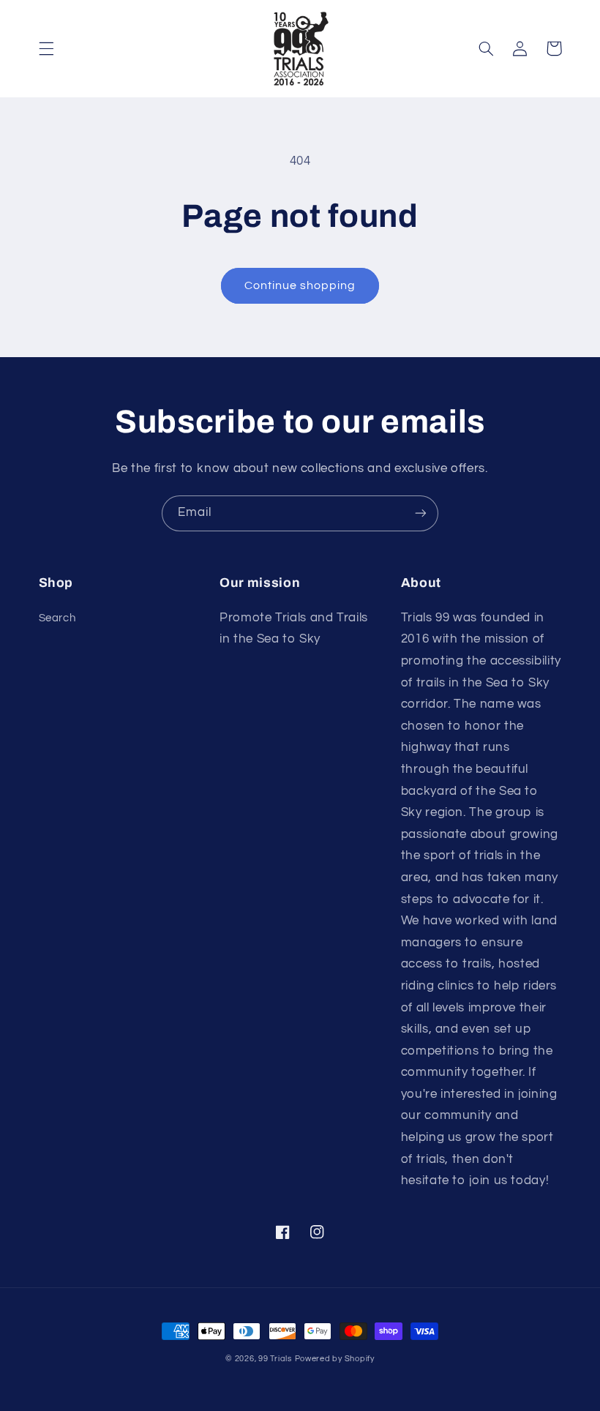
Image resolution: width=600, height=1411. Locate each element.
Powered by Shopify (335, 1359)
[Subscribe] (421, 513)
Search (57, 618)
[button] (46, 48)
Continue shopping (300, 285)
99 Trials (275, 1359)
